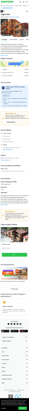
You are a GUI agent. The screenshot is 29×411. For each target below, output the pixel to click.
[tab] (4, 39)
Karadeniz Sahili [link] (18, 5)
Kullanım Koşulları (20, 390)
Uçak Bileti (4, 348)
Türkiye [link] (7, 5)
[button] (14, 28)
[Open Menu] (27, 2)
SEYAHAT (5, 95)
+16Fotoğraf (7, 34)
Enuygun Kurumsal (7, 375)
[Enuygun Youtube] (20, 324)
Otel (3, 352)
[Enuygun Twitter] (14, 324)
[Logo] (7, 2)
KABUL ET (22, 408)
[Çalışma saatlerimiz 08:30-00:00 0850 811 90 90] (20, 1)
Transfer (4, 363)
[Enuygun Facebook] (8, 324)
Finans (3, 367)
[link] (1, 5)
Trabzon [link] (12, 5)
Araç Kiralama (5, 359)
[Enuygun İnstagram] (11, 324)
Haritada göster (15, 64)
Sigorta (4, 371)
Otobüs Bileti (5, 355)
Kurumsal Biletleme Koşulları (14, 391)
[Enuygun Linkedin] (17, 324)
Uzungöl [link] (24, 5)
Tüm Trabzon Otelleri (7, 8)
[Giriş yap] (23, 2)
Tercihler (3, 408)
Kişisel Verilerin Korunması (10, 390)
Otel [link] (4, 5)
